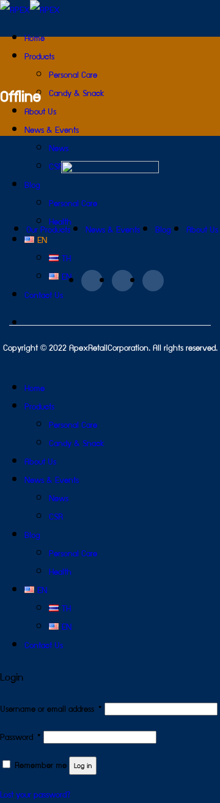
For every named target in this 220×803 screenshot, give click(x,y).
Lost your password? (35, 793)
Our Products (48, 228)
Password (20, 736)
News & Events (51, 129)
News (58, 497)
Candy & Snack (77, 92)
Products (39, 55)
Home (34, 37)
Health (60, 571)
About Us (202, 228)
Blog (163, 228)
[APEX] (30, 9)
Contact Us (43, 644)
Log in (83, 765)
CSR (56, 516)
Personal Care (73, 74)
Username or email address (51, 708)
